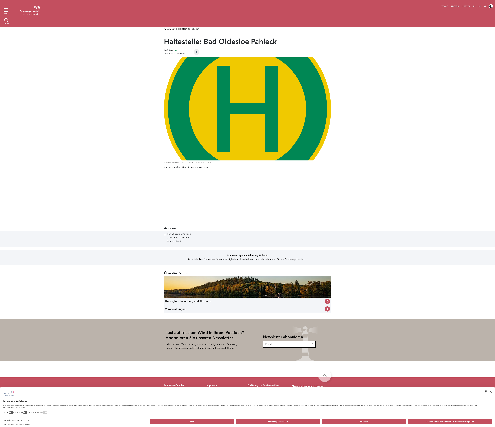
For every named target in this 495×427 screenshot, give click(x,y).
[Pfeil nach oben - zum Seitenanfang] (324, 375)
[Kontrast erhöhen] (491, 6)
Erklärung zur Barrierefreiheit (263, 385)
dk (485, 6)
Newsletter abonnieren (283, 337)
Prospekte (466, 6)
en (479, 6)
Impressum (212, 385)
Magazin (455, 6)
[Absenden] (313, 344)
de (474, 6)
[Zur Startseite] (30, 10)
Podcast (444, 6)
